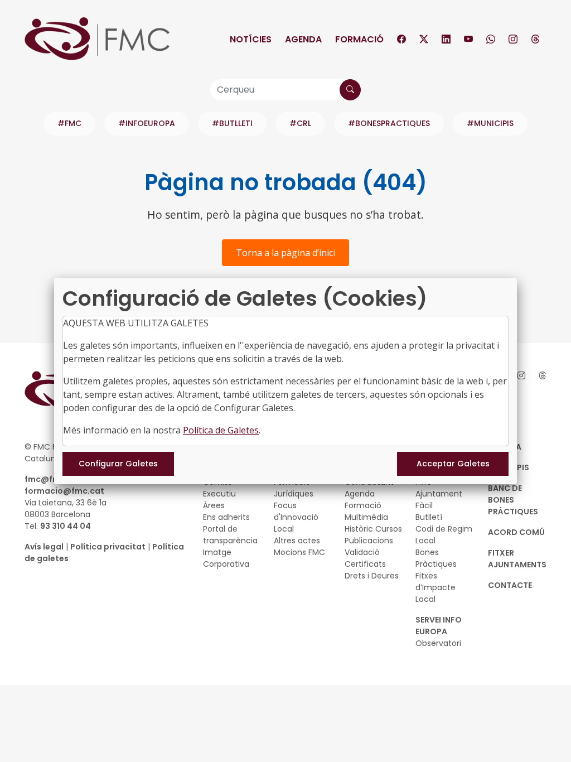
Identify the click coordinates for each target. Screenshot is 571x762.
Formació (359, 39)
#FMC (69, 123)
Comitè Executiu (219, 487)
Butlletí (428, 517)
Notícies (251, 39)
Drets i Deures (372, 575)
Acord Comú (516, 532)
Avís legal (44, 546)
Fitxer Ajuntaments (517, 558)
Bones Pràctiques (436, 558)
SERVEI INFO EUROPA (438, 625)
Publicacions (369, 540)
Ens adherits (226, 517)
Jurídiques (293, 493)
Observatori (438, 643)
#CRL (300, 123)
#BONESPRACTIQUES (389, 123)
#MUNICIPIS (490, 123)
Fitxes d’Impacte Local (435, 587)
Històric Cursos (373, 528)
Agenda (303, 39)
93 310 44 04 (65, 526)
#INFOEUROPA (146, 123)
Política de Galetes (221, 430)
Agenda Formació (363, 499)
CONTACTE (510, 585)
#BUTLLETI (232, 123)
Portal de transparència (230, 534)
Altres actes (297, 540)
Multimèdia (366, 517)
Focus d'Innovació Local (296, 517)
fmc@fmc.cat (53, 479)
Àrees (214, 505)
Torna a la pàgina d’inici (285, 253)
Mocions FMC (299, 552)
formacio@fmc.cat (64, 490)
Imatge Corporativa (226, 558)
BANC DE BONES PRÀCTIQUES (513, 500)
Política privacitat (108, 546)
